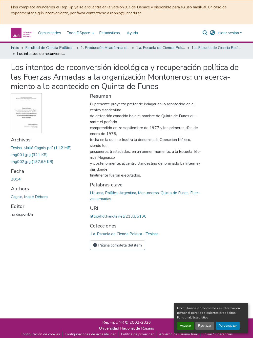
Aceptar (185, 325)
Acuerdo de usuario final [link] (178, 334)
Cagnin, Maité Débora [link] (29, 197)
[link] (47, 148)
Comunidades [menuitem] (49, 33)
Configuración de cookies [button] (40, 334)
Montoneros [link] (148, 193)
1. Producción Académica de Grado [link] (105, 47)
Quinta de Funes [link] (175, 193)
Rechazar (204, 325)
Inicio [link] (15, 47)
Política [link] (111, 193)
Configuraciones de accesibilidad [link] (90, 334)
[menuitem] (80, 33)
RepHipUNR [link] (113, 322)
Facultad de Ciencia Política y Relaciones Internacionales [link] (50, 47)
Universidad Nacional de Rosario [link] (126, 328)
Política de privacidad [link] (137, 334)
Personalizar (228, 325)
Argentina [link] (127, 193)
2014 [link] (16, 179)
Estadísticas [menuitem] (109, 33)
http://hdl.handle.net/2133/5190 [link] (118, 216)
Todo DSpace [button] (78, 33)
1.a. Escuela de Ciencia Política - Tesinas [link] (216, 47)
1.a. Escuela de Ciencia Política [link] (160, 47)
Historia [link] (96, 193)
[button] (22, 33)
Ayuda (132, 33)
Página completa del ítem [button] (119, 245)
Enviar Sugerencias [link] (218, 334)
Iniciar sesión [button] (228, 33)
